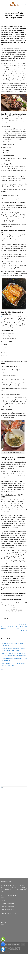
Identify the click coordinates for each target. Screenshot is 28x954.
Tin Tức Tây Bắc (14, 11)
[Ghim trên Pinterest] (18, 610)
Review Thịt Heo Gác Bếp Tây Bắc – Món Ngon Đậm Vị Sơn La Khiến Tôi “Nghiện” (13, 649)
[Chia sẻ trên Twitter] (12, 610)
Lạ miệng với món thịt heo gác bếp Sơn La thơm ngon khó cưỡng (14, 659)
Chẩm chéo (4, 317)
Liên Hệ (3, 900)
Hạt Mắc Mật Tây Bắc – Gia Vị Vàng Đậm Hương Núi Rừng (12, 644)
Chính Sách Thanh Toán (7, 906)
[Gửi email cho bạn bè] (15, 610)
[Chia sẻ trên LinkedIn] (21, 610)
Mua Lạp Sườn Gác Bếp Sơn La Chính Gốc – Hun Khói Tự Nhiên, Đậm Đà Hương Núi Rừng (13, 654)
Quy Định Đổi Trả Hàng (7, 903)
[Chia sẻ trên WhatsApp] (7, 610)
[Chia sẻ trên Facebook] (9, 610)
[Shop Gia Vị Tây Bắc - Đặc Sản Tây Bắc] (14, 4)
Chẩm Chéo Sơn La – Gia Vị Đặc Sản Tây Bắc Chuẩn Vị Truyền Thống (13, 664)
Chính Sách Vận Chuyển (7, 909)
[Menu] (2, 4)
